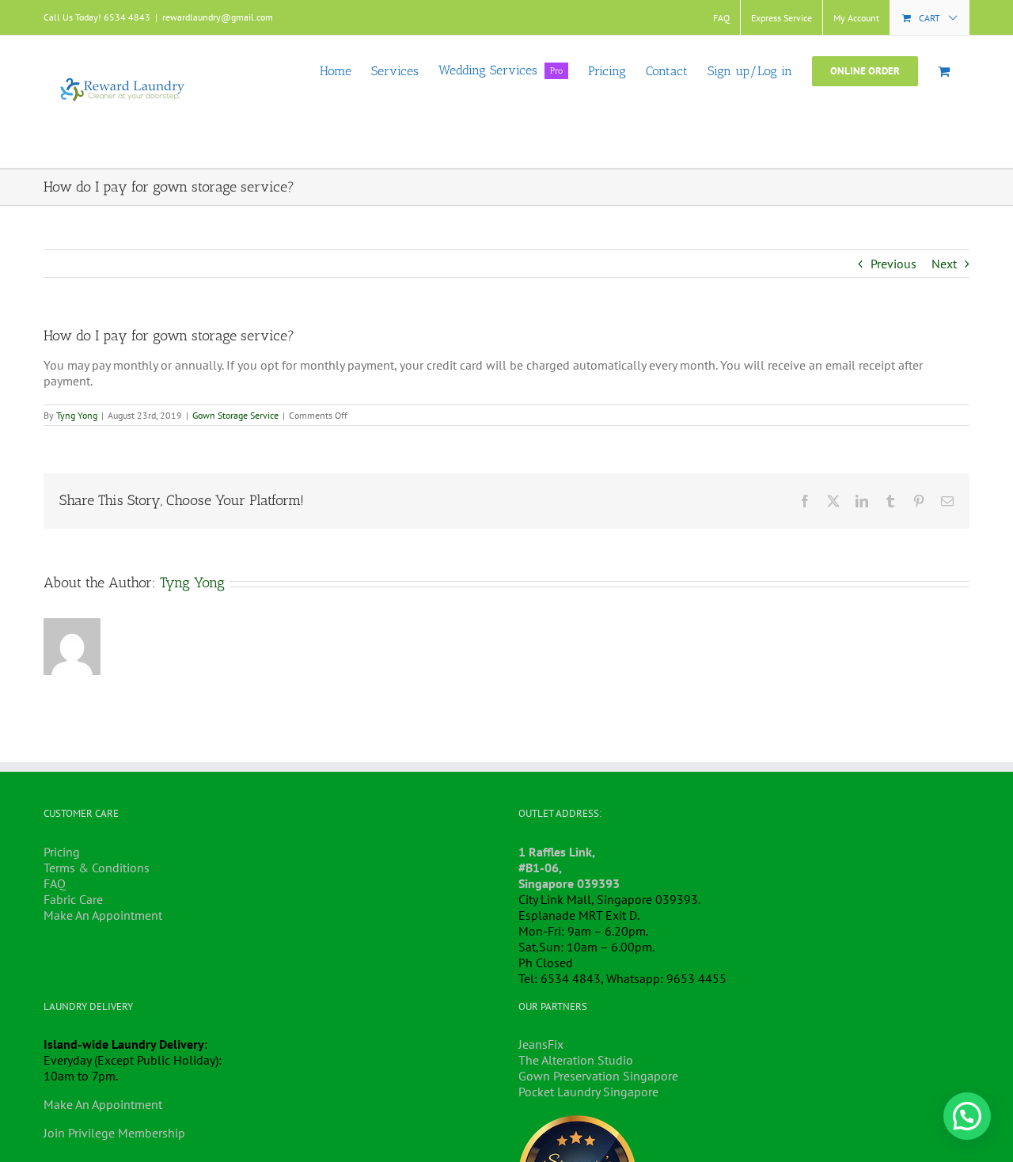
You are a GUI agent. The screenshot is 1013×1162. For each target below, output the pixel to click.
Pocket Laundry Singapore (588, 1091)
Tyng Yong (76, 415)
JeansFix (540, 1044)
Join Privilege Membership (114, 1133)
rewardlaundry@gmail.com (217, 17)
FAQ (55, 883)
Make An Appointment (103, 915)
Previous (893, 264)
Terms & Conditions (97, 867)
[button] (967, 1116)
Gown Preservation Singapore (598, 1076)
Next (944, 264)
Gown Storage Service (235, 415)
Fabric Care (73, 899)
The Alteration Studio (575, 1060)
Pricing (62, 852)
